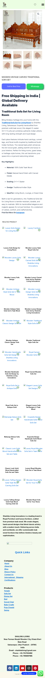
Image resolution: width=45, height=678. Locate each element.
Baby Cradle (9, 605)
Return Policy (9, 572)
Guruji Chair (9, 602)
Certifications (9, 580)
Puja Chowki (9, 607)
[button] (43, 4)
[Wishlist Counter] (35, 5)
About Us (8, 566)
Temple (7, 591)
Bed (5, 599)
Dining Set (8, 596)
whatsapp (35, 86)
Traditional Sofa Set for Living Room (16, 123)
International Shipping (13, 577)
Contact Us (9, 575)
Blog (6, 569)
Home (6, 563)
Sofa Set (7, 594)
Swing (6, 610)
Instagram (20, 213)
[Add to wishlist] (18, 230)
